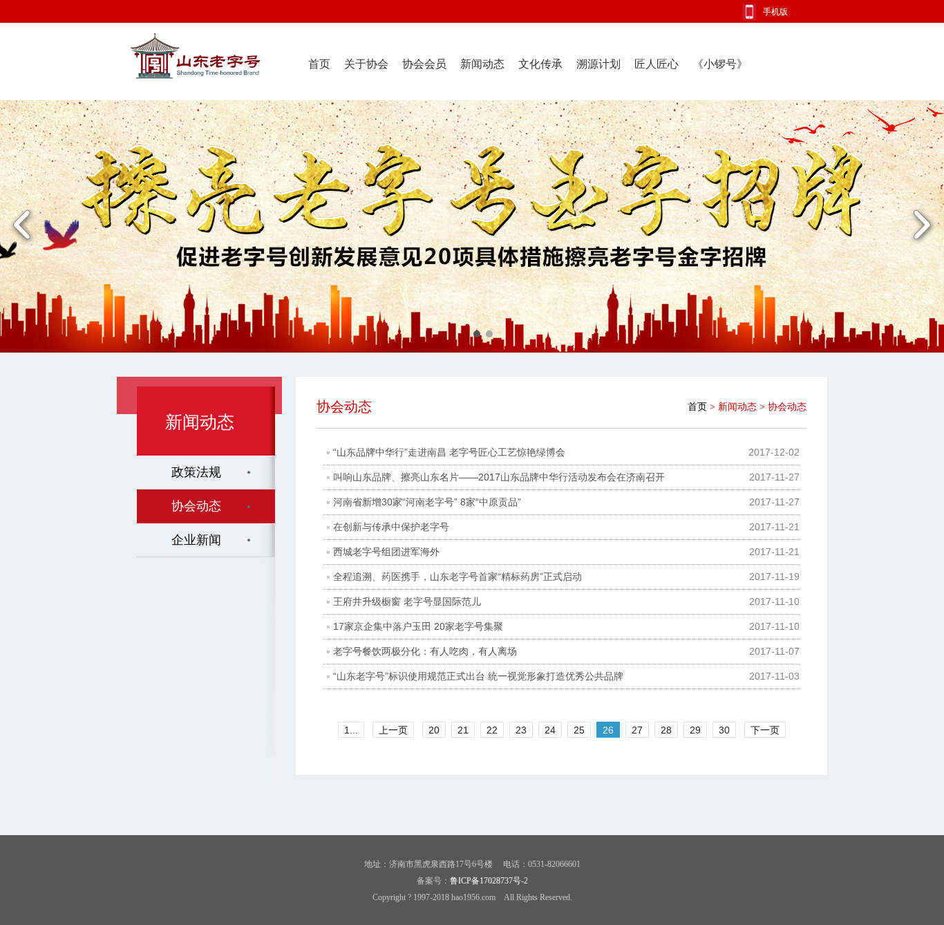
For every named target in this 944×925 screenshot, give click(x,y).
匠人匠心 (656, 64)
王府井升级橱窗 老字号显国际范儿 (407, 601)
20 (434, 730)
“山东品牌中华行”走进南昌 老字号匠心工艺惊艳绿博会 (449, 452)
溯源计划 (598, 64)
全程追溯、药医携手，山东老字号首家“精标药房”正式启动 (457, 576)
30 (724, 730)
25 (579, 730)
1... (351, 730)
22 (492, 730)
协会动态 (196, 506)
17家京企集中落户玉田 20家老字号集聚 (418, 626)
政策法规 (196, 472)
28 (666, 730)
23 (521, 730)
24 (550, 730)
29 (695, 730)
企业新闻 (196, 540)
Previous (22, 226)
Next (921, 226)
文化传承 (540, 64)
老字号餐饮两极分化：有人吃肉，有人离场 (425, 651)
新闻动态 (482, 64)
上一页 (393, 730)
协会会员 (424, 64)
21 (463, 730)
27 (637, 730)
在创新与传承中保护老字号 (391, 526)
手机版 (775, 12)
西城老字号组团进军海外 (386, 551)
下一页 (765, 730)
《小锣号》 (720, 64)
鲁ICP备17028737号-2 (489, 881)
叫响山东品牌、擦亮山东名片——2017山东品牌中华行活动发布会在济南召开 (499, 477)
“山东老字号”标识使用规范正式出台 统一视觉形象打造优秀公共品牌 (478, 676)
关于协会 (366, 64)
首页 (319, 64)
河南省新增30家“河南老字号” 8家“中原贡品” (427, 501)
